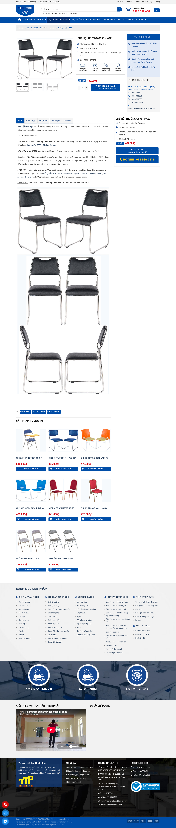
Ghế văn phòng (24, 602)
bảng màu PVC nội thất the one (41, 145)
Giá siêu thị (52, 635)
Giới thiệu (120, 2)
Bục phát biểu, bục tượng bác (59, 609)
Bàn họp (22, 617)
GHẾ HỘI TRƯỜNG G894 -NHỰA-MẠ (30, 508)
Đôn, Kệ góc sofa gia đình (86, 609)
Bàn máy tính (24, 613)
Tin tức (137, 2)
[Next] (70, 58)
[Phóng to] (19, 78)
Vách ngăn (23, 624)
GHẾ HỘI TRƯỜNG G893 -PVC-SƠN (62, 458)
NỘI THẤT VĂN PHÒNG (34, 20)
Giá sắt (21, 635)
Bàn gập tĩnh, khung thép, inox (146, 605)
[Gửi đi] (119, 9)
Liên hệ (157, 2)
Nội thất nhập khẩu (142, 631)
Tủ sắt (21, 631)
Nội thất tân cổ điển (142, 634)
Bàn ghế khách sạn (55, 642)
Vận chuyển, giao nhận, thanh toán (80, 775)
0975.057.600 (137, 93)
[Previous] (20, 58)
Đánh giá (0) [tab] (30, 121)
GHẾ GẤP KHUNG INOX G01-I (27, 559)
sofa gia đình (82, 602)
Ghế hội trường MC (65, 28)
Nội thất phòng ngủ (84, 624)
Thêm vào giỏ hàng (105, 86)
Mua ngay (137, 150)
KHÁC (141, 20)
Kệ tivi (79, 617)
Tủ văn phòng (24, 627)
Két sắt (138, 620)
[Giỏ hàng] (157, 10)
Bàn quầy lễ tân (53, 624)
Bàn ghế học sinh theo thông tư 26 (118, 620)
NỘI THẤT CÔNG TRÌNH (58, 20)
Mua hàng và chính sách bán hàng (79, 767)
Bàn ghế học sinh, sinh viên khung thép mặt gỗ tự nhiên (116, 627)
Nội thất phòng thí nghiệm (116, 642)
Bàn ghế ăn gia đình (84, 620)
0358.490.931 (137, 96)
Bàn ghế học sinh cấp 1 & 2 (116, 609)
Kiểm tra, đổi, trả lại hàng (76, 778)
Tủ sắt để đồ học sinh (114, 649)
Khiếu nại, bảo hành (73, 782)
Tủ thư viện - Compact (114, 653)
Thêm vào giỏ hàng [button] (31, 469)
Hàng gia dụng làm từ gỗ (144, 617)
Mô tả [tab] (20, 121)
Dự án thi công (147, 2)
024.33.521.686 (137, 102)
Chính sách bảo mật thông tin (78, 771)
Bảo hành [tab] (67, 121)
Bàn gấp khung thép (55, 627)
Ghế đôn (138, 609)
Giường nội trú (111, 645)
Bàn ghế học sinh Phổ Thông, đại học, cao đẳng (117, 614)
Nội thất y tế (140, 638)
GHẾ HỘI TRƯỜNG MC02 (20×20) (94, 508)
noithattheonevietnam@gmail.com (141, 108)
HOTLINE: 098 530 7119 (138, 159)
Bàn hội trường (53, 605)
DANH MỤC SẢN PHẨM (31, 588)
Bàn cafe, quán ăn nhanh (57, 638)
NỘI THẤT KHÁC (143, 626)
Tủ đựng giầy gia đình (85, 631)
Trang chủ (20, 28)
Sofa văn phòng (25, 638)
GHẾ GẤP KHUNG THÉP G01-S (60, 559)
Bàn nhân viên (24, 609)
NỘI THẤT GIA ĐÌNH (80, 20)
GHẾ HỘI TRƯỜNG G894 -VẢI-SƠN (94, 458)
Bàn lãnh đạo (23, 605)
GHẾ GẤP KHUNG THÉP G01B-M (29, 458)
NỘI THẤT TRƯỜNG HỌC (103, 20)
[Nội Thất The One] (27, 10)
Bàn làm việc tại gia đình (86, 635)
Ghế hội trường (50, 28)
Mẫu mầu (129, 2)
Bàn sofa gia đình (83, 605)
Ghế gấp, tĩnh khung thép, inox (146, 602)
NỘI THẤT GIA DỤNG (126, 20)
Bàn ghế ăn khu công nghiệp (58, 631)
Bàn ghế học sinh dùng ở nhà (117, 602)
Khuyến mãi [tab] (43, 121)
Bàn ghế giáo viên (112, 632)
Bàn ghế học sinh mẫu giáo (116, 605)
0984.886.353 (137, 99)
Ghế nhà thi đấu (54, 620)
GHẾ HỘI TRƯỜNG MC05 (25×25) (61, 508)
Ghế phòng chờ (53, 613)
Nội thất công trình (53, 411)
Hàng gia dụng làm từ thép (145, 613)
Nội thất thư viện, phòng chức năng (117, 637)
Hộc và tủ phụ (24, 620)
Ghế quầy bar (53, 617)
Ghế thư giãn (82, 613)
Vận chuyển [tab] (56, 121)
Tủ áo (79, 627)
